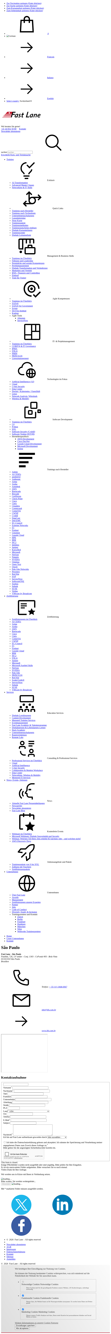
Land (6, 1111)
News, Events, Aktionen (16, 780)
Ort (4, 1114)
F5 (13, 528)
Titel (5, 1094)
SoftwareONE (18, 581)
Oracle (15, 567)
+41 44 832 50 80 (8, 129)
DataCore (16, 518)
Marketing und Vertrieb (22, 270)
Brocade (15, 494)
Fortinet (15, 530)
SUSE (14, 589)
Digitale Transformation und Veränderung (30, 268)
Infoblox (15, 545)
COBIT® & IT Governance (24, 346)
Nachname (8, 1091)
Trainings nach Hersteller (22, 211)
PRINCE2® (17, 356)
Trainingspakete (18, 223)
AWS (14, 489)
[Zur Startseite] (21, 124)
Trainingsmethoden (20, 225)
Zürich (20, 917)
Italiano (50, 77)
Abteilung (7, 1102)
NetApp (15, 554)
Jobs (14, 907)
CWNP (15, 513)
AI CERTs (16, 474)
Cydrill (15, 516)
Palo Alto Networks (20, 569)
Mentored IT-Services (21, 777)
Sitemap (9, 1256)
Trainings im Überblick (22, 258)
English (50, 98)
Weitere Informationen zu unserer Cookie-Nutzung (36, 1323)
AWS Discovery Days (21, 841)
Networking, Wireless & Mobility (26, 775)
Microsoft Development (27, 446)
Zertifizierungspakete (21, 869)
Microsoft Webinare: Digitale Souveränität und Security (35, 836)
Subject (6, 1123)
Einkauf (15, 275)
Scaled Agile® (18, 680)
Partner (15, 905)
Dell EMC (16, 520)
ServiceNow (22, 320)
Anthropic (16, 479)
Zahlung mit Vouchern (21, 867)
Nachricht (8, 1135)
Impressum (11, 1249)
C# (13, 424)
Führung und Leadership (22, 261)
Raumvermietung (19, 735)
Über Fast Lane (18, 895)
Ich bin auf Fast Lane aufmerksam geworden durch (25, 1137)
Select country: (12, 101)
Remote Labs (17, 737)
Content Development (21, 718)
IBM (14, 540)
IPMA (14, 348)
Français (50, 57)
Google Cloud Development (29, 444)
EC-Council (17, 523)
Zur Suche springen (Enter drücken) (21, 6)
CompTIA (16, 511)
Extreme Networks (20, 525)
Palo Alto (16, 673)
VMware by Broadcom (22, 593)
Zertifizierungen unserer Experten (26, 902)
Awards (15, 897)
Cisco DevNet (23, 441)
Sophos (15, 584)
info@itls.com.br (49, 1010)
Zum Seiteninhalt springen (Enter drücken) (24, 10)
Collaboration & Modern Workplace (27, 770)
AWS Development (25, 439)
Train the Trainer (19, 278)
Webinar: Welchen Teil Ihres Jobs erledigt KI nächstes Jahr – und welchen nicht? (46, 839)
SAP (14, 576)
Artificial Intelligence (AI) (23, 381)
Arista (14, 481)
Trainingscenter (18, 233)
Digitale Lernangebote (21, 235)
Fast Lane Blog (18, 810)
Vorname (7, 1088)
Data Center (17, 389)
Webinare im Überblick (22, 834)
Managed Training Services (23, 720)
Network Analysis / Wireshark (24, 396)
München (21, 926)
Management (17, 900)
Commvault (17, 508)
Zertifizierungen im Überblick (24, 619)
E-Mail (6, 1120)
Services (10, 692)
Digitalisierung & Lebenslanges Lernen (28, 727)
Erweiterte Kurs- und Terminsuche (16, 155)
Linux (14, 394)
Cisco (14, 501)
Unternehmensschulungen (23, 215)
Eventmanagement (20, 723)
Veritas (15, 591)
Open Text (16, 564)
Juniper (15, 547)
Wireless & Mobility (20, 398)
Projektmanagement (20, 266)
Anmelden (10, 1259)
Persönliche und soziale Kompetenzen (28, 263)
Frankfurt (21, 922)
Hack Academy (18, 730)
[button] (26, 101)
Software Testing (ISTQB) (23, 434)
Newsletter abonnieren (10, 131)
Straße (6, 1105)
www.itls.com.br (49, 1030)
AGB (8, 1247)
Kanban (15, 313)
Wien (19, 929)
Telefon (6, 1117)
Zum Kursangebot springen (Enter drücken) (25, 8)
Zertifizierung (12, 596)
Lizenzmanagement (20, 358)
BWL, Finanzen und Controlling (26, 273)
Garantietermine (19, 218)
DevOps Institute (19, 311)
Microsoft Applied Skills (22, 665)
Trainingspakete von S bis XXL (25, 864)
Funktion (7, 1096)
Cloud (14, 384)
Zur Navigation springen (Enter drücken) (23, 3)
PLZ (5, 1108)
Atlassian (21, 318)
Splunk (15, 586)
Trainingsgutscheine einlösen (24, 228)
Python (15, 427)
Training (10, 159)
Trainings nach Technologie (24, 213)
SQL (14, 429)
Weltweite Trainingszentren (29, 931)
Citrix (14, 503)
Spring (20, 449)
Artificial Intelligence (21, 765)
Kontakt (22, 129)
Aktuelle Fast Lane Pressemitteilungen (28, 803)
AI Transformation (20, 183)
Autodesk (16, 486)
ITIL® (15, 351)
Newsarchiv (17, 806)
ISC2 (14, 542)
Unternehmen (12, 872)
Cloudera (16, 506)
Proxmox (16, 571)
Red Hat (15, 574)
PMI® (14, 353)
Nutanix (15, 557)
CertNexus (16, 496)
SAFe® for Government (22, 306)
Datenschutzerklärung (15, 1252)
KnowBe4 (16, 550)
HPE (14, 537)
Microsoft (16, 552)
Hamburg (21, 924)
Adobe (15, 472)
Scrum (14, 308)
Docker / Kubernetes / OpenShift (26, 391)
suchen (4, 152)
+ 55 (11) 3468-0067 (58, 987)
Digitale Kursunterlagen (22, 230)
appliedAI (16, 477)
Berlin (20, 919)
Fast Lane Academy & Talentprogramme (29, 725)
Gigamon (16, 533)
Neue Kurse (17, 220)
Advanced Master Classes (23, 185)
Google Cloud (18, 535)
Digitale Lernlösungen (21, 715)
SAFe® (15, 303)
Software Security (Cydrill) (23, 431)
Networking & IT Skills (22, 187)
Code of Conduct (19, 909)
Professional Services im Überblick (27, 760)
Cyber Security (18, 386)
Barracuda (16, 491)
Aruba (14, 484)
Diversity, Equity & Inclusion (24, 912)
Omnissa (15, 562)
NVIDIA (16, 559)
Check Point (17, 499)
